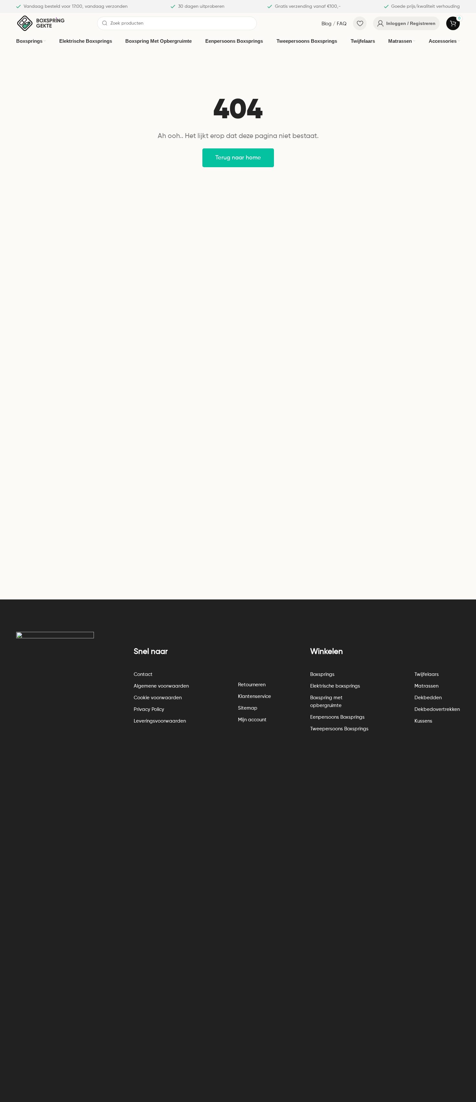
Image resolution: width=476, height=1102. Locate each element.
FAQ (341, 23)
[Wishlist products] (360, 23)
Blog (327, 23)
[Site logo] (40, 23)
